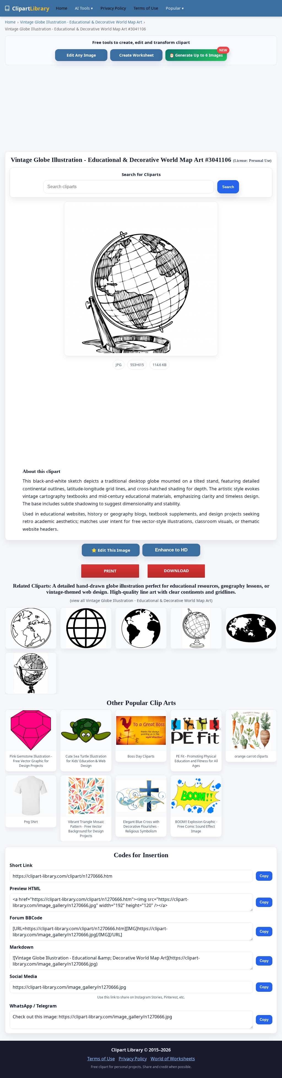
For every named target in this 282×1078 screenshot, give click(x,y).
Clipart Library (127, 1050)
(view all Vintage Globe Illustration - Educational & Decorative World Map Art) (141, 600)
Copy (264, 876)
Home (61, 8)
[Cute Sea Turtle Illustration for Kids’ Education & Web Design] (86, 730)
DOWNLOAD (176, 570)
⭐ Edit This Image (110, 550)
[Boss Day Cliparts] (141, 730)
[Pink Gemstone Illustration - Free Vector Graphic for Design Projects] (31, 730)
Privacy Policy (113, 8)
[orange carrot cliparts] (251, 730)
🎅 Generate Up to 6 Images (198, 53)
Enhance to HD (171, 550)
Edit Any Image (81, 55)
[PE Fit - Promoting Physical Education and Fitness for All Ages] (196, 730)
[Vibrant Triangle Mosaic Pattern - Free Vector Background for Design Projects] (86, 796)
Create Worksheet (136, 55)
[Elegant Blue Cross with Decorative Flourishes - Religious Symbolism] (141, 796)
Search (228, 187)
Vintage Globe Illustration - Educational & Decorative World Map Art (81, 22)
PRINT (110, 571)
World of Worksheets (173, 1059)
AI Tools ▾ (84, 8)
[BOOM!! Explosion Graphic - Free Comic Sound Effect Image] (196, 796)
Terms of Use (146, 8)
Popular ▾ (175, 8)
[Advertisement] (141, 108)
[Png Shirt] (31, 796)
